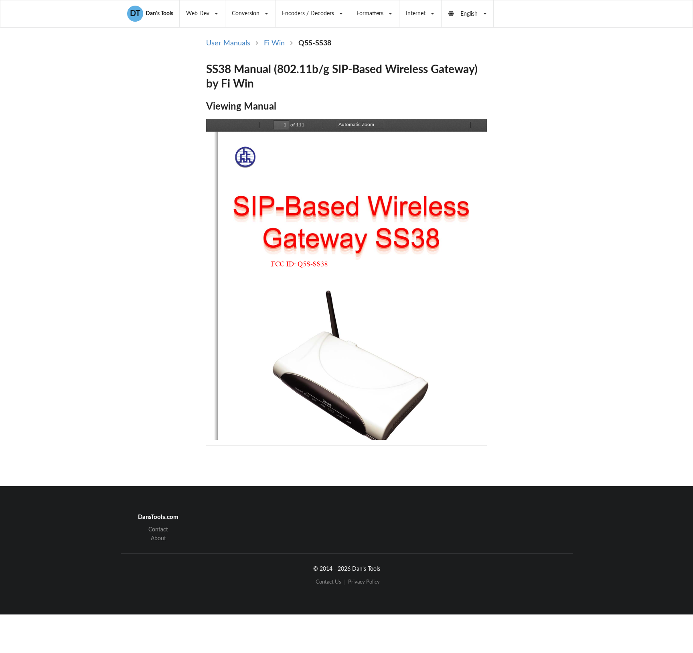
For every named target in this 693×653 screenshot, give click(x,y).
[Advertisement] (552, 169)
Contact (158, 530)
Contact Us (328, 582)
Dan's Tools (151, 14)
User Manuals (228, 43)
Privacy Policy (364, 582)
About (158, 538)
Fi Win (274, 43)
